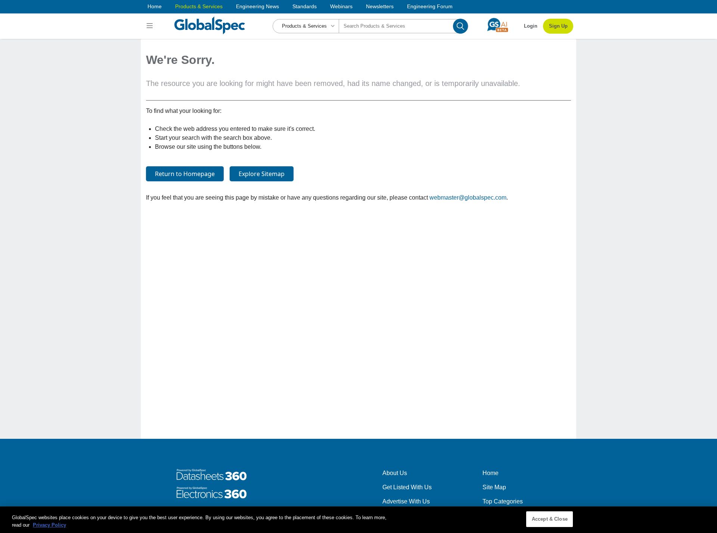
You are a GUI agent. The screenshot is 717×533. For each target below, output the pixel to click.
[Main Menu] (151, 26)
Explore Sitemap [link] (262, 174)
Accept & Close (550, 519)
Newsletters (380, 6)
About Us (394, 473)
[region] (358, 519)
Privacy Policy (49, 525)
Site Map (494, 487)
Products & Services (199, 6)
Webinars (341, 6)
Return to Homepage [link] (185, 174)
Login (530, 26)
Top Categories (502, 501)
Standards (304, 6)
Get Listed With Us (407, 487)
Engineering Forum (430, 6)
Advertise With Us (406, 501)
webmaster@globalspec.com (467, 197)
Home (155, 6)
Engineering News (257, 6)
